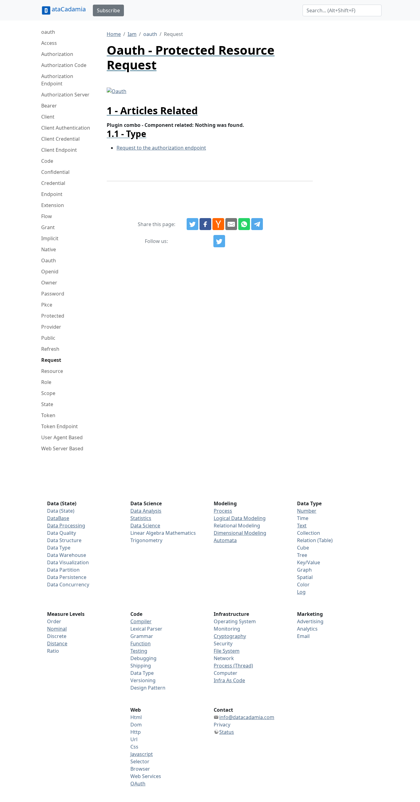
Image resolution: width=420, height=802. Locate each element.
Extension (52, 205)
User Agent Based (62, 437)
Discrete (56, 636)
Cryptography (230, 636)
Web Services (145, 776)
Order (54, 621)
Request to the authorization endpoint (161, 147)
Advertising (310, 621)
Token (48, 415)
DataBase (58, 518)
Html (136, 717)
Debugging (143, 658)
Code (47, 161)
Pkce (46, 304)
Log (301, 592)
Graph (304, 569)
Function (140, 643)
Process (223, 510)
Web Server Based (62, 448)
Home (114, 34)
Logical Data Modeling (240, 518)
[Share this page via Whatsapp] (244, 224)
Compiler (141, 621)
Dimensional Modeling (240, 533)
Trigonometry (146, 540)
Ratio (53, 650)
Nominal (57, 628)
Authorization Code (63, 65)
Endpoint (51, 194)
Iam (132, 34)
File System (227, 650)
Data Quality (61, 533)
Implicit (49, 238)
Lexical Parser (146, 628)
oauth (48, 32)
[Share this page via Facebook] (205, 224)
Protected (52, 315)
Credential (53, 183)
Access (49, 43)
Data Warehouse (66, 555)
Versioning (143, 680)
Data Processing (66, 525)
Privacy (222, 724)
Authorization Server (65, 94)
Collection (308, 533)
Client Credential (60, 138)
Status (226, 732)
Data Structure (64, 540)
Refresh (50, 349)
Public (48, 337)
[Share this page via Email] (231, 224)
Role (46, 382)
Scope (48, 393)
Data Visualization (68, 562)
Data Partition (63, 569)
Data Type (58, 547)
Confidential (55, 172)
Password (52, 293)
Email (303, 636)
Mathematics (180, 533)
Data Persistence (66, 577)
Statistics (140, 518)
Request (51, 360)
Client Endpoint (59, 150)
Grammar (141, 636)
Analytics (307, 628)
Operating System (235, 621)
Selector (139, 761)
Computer (225, 673)
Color (303, 584)
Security (223, 643)
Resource (52, 371)
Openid (49, 271)
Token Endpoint (59, 426)
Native (48, 249)
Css (134, 746)
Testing (138, 650)
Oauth (48, 260)
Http (135, 732)
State (47, 404)
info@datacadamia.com (246, 717)
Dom (136, 724)
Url (133, 739)
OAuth (137, 783)
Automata (225, 540)
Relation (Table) (315, 540)
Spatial (305, 577)
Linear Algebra (147, 533)
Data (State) (60, 510)
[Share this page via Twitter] (192, 224)
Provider (51, 326)
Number (306, 510)
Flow (46, 216)
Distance (57, 643)
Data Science (145, 525)
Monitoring (227, 628)
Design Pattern (147, 687)
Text (302, 525)
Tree (302, 555)
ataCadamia (69, 9)
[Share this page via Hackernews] (218, 224)
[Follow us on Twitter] (219, 241)
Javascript (141, 754)
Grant (48, 227)
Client (47, 116)
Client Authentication (65, 127)
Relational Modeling (237, 525)
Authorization (57, 54)
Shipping (140, 665)
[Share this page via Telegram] (257, 224)
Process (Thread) (233, 665)
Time (302, 518)
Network (224, 658)
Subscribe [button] (108, 10)
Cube (303, 547)
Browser (140, 768)
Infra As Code (229, 680)
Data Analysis (145, 510)
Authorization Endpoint (57, 80)
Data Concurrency (68, 584)
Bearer (49, 105)
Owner (49, 282)
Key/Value (308, 562)
